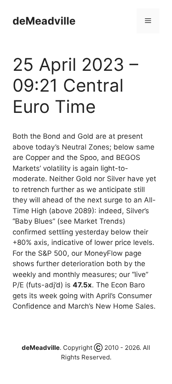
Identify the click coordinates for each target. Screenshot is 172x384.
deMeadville (44, 21)
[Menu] (148, 20)
